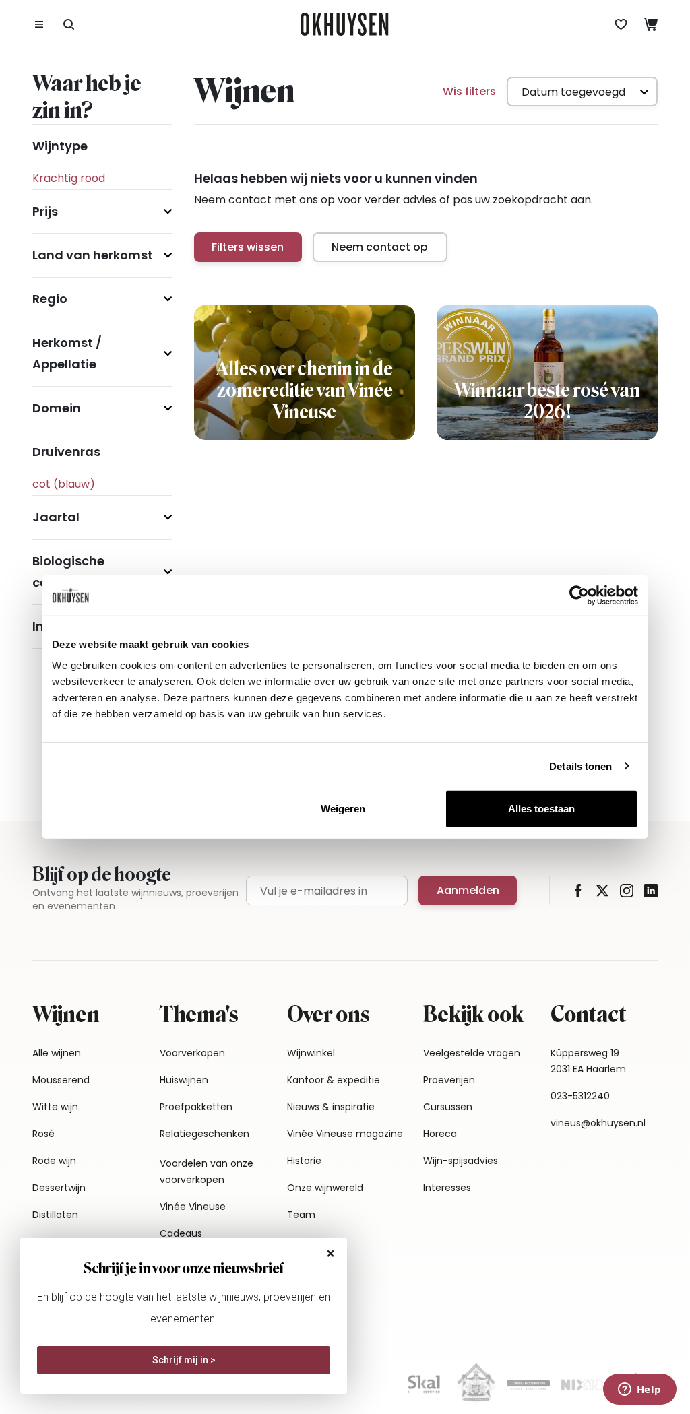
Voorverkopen (192, 1053)
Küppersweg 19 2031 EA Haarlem (588, 1061)
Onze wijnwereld (325, 1187)
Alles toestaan (541, 808)
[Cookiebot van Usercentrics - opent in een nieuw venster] (579, 595)
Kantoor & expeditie (333, 1080)
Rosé (43, 1133)
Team (301, 1214)
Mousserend (61, 1080)
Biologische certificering (70, 571)
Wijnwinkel (311, 1053)
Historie (304, 1160)
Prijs (45, 211)
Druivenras (66, 451)
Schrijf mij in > (184, 1360)
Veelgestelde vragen (471, 1053)
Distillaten (55, 1214)
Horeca (440, 1133)
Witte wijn (55, 1107)
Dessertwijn (59, 1187)
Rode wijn (54, 1160)
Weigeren (343, 808)
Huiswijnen (184, 1080)
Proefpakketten (196, 1107)
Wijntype (60, 145)
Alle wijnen (56, 1053)
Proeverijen (449, 1080)
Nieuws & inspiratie (331, 1107)
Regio (49, 298)
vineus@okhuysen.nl (598, 1123)
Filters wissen (248, 247)
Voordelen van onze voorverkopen (206, 1171)
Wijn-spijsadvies (460, 1160)
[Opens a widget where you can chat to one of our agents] (639, 1390)
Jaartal (56, 517)
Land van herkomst (92, 255)
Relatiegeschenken (204, 1133)
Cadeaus (181, 1233)
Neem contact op (380, 247)
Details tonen (580, 765)
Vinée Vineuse (193, 1206)
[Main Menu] (39, 24)
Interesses (447, 1187)
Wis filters (469, 91)
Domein (56, 407)
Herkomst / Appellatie (67, 353)
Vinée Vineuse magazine (345, 1133)
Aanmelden (468, 890)
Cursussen (447, 1107)
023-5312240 (580, 1096)
